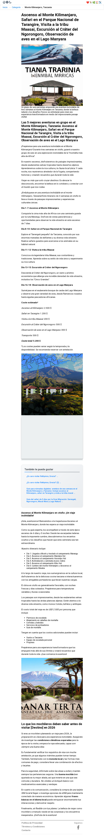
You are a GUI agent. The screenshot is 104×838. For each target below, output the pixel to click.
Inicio (5, 7)
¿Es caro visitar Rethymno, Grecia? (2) (44, 482)
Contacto (26, 830)
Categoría (16, 7)
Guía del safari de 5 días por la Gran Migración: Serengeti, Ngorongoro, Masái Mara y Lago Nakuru (51, 500)
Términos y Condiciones (33, 826)
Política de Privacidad (32, 823)
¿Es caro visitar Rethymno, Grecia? (42, 476)
